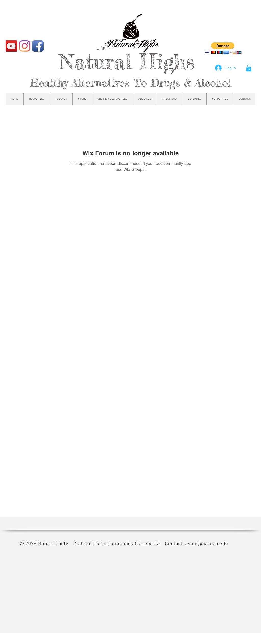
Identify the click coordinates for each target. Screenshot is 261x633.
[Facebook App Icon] (38, 46)
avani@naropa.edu (206, 544)
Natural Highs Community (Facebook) (117, 544)
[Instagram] (24, 46)
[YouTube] (11, 46)
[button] (249, 68)
